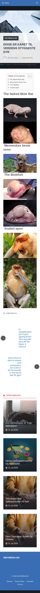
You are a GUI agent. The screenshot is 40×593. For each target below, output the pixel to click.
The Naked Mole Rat (17, 79)
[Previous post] (3, 338)
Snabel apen (14, 87)
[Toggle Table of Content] (28, 76)
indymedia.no (11, 38)
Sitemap (9, 581)
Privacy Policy (19, 581)
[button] (37, 3)
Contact (20, 584)
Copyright (30, 581)
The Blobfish (14, 85)
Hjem (2, 64)
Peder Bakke (14, 58)
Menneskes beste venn (18, 82)
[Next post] (37, 367)
